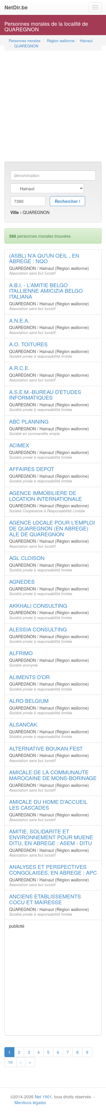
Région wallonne (60, 40)
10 (10, 1062)
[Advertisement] (53, 104)
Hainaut (86, 40)
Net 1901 (43, 1097)
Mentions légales (30, 1102)
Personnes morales (24, 40)
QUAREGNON (26, 46)
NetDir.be (16, 7)
